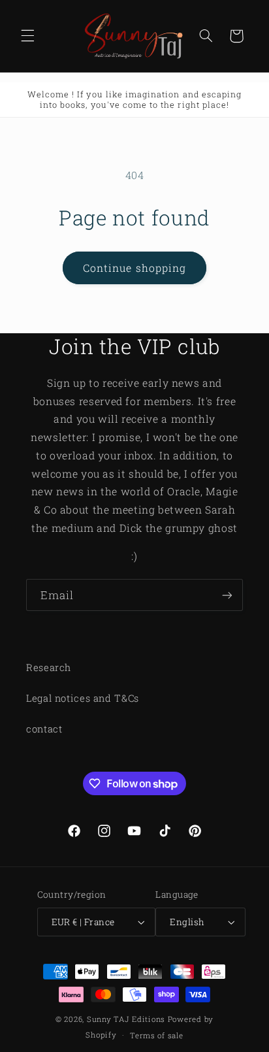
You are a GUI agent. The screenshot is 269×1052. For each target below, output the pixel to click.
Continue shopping (134, 267)
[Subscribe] (227, 595)
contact (44, 729)
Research (48, 667)
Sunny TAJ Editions (126, 1019)
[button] (27, 36)
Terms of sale (156, 1035)
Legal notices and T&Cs (82, 698)
